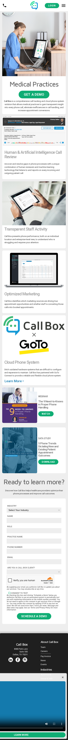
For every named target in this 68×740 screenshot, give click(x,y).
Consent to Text (19, 593)
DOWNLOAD (48, 462)
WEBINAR (43, 396)
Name (10, 516)
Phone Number (14, 547)
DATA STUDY (44, 438)
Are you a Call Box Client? (21, 567)
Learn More (13, 381)
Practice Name (15, 536)
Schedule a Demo (34, 616)
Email (10, 557)
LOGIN (52, 5)
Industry (11, 506)
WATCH (46, 414)
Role (9, 526)
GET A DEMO (34, 94)
